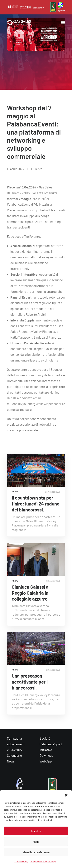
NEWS (15, 491)
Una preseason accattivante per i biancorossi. (30, 681)
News (10, 761)
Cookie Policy (21, 861)
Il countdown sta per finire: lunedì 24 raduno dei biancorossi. (35, 503)
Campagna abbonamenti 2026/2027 (16, 744)
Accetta (36, 831)
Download (46, 755)
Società (45, 738)
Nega (36, 841)
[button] (66, 795)
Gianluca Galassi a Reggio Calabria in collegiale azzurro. (30, 593)
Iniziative (46, 750)
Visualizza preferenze (36, 852)
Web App (46, 761)
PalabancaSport (51, 744)
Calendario (14, 755)
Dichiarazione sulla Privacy (43, 861)
